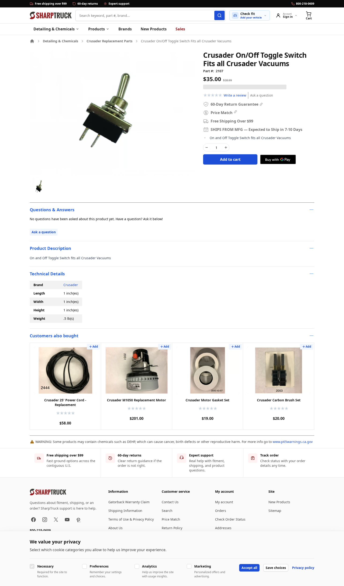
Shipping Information (125, 510)
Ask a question (261, 95)
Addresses (223, 528)
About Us (115, 528)
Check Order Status (230, 519)
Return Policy (172, 528)
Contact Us (170, 502)
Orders (220, 510)
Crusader (70, 285)
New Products (154, 29)
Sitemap (274, 510)
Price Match (171, 519)
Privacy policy (303, 567)
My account (224, 502)
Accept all (249, 567)
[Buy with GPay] (278, 159)
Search (167, 510)
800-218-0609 (40, 530)
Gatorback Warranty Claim (129, 502)
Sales (180, 29)
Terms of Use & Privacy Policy (131, 519)
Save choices (276, 567)
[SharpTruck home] (51, 15)
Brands (125, 29)
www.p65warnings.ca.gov (293, 441)
